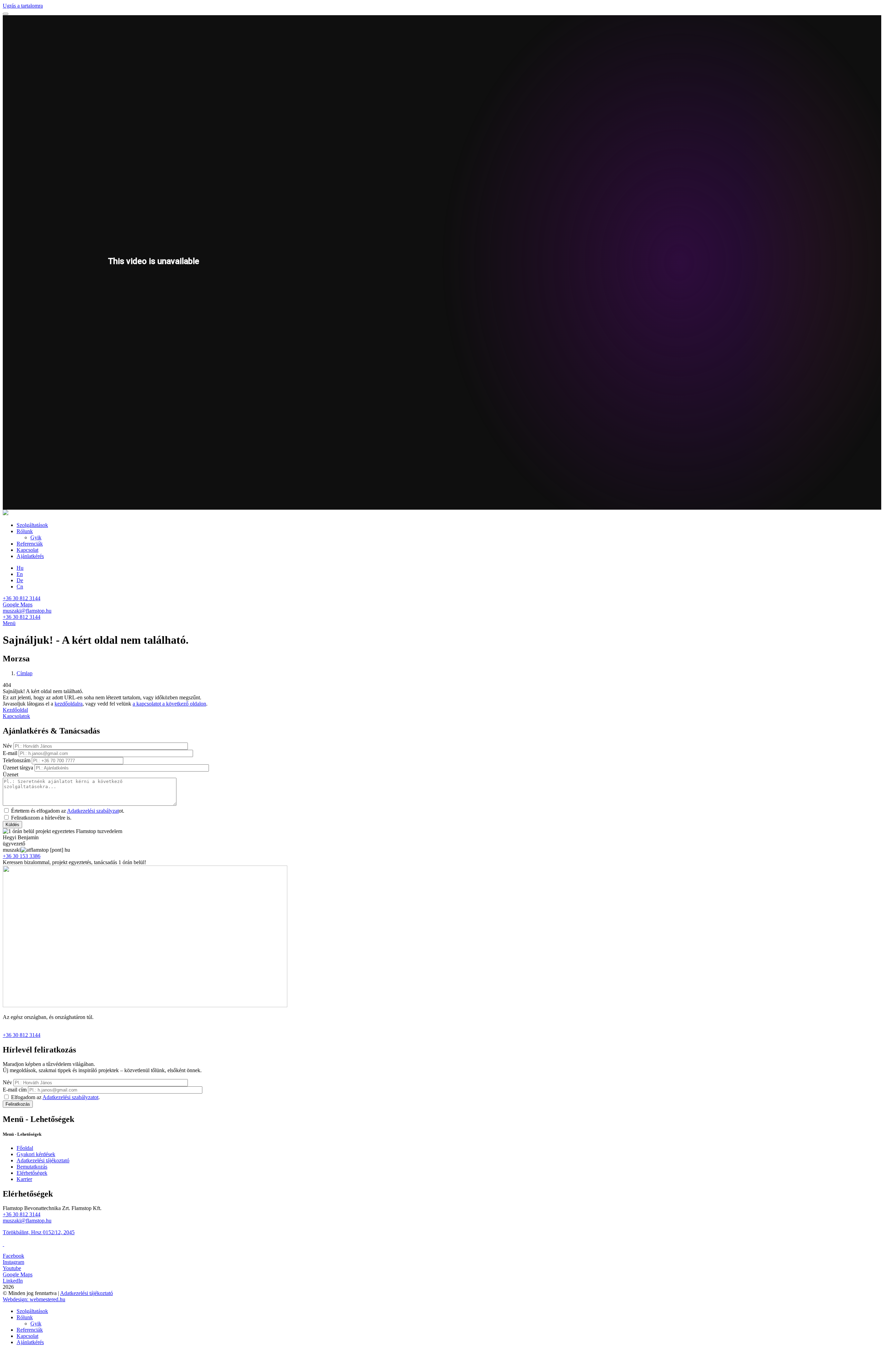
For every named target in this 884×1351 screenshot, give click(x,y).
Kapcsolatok (16, 716)
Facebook (13, 1256)
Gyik (35, 537)
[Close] (5, 14)
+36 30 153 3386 (21, 856)
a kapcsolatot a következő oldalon (169, 704)
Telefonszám (16, 760)
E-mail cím (15, 1090)
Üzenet (10, 774)
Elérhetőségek (32, 1173)
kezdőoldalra (69, 704)
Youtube (12, 1268)
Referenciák (30, 544)
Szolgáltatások (32, 525)
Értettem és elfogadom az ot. (67, 811)
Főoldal (25, 1148)
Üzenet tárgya (18, 768)
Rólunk (25, 531)
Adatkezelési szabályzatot (70, 1097)
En (20, 574)
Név (7, 746)
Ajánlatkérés (30, 556)
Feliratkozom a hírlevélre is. (41, 818)
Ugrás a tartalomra (23, 6)
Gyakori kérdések (36, 1154)
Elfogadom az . (55, 1097)
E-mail (10, 753)
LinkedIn (13, 1281)
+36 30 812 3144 (21, 598)
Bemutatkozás (32, 1167)
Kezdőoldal (15, 710)
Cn (20, 586)
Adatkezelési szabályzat (93, 811)
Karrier (24, 1179)
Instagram (13, 1262)
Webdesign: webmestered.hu (34, 1299)
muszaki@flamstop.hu (27, 611)
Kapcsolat (27, 550)
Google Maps (17, 604)
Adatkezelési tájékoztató (43, 1160)
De (20, 580)
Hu (20, 568)
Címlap (24, 673)
